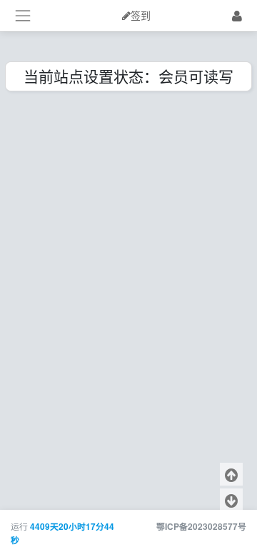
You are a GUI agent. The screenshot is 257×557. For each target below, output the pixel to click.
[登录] (237, 15)
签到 (141, 16)
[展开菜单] (22, 15)
